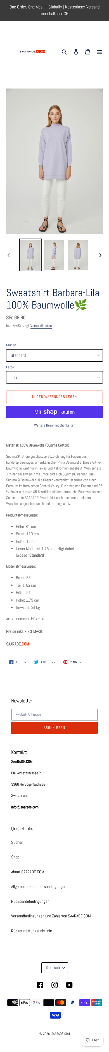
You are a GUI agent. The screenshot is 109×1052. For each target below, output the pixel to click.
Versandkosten (41, 325)
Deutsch (53, 968)
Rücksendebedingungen (30, 901)
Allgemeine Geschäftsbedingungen (38, 886)
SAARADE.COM (60, 1033)
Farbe (10, 367)
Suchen (17, 842)
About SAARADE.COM (27, 871)
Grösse (11, 345)
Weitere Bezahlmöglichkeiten (54, 425)
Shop (15, 857)
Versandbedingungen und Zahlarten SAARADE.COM (51, 916)
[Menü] (99, 52)
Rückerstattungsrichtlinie (31, 930)
